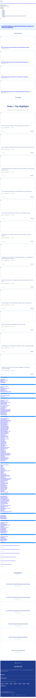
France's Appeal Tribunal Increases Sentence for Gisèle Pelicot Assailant (16, 212)
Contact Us (4, 16)
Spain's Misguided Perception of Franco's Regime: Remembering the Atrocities (15, 91)
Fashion (3, 13)
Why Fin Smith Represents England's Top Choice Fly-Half (13, 324)
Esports (3, 12)
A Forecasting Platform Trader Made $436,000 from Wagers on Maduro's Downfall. (10, 545)
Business (3, 11)
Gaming (3, 15)
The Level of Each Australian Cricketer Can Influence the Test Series (15, 125)
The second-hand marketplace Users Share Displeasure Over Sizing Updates (17, 191)
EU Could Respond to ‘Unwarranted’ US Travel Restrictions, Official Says (14, 76)
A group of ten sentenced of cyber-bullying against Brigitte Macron (8, 560)
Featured (3, 14)
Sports (22, 15)
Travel (25, 15)
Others (17, 15)
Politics (19, 15)
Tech (23, 15)
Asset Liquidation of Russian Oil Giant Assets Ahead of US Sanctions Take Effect (18, 147)
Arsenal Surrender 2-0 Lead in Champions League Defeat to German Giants (17, 302)
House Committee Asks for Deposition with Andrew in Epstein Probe (18, 623)
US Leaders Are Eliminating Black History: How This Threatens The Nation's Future (10, 549)
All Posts (3, 10)
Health (6, 15)
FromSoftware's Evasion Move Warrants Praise (5, 564)
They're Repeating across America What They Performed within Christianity (15, 47)
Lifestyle (12, 15)
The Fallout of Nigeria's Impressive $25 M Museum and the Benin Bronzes (14, 62)
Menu (2, 8)
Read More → (32, 131)
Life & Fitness (9, 15)
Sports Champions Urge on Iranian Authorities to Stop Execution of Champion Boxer (18, 610)
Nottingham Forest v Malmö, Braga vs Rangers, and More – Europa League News (18, 345)
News (15, 15)
